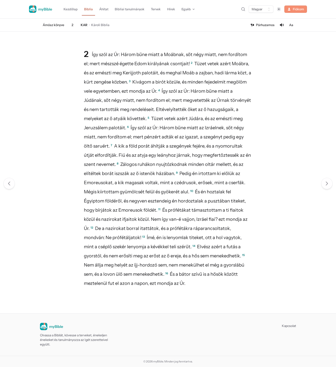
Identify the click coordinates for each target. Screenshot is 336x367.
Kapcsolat (289, 326)
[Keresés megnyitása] (243, 9)
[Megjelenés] (279, 9)
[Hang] (281, 25)
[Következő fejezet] (326, 183)
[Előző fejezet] (9, 183)
